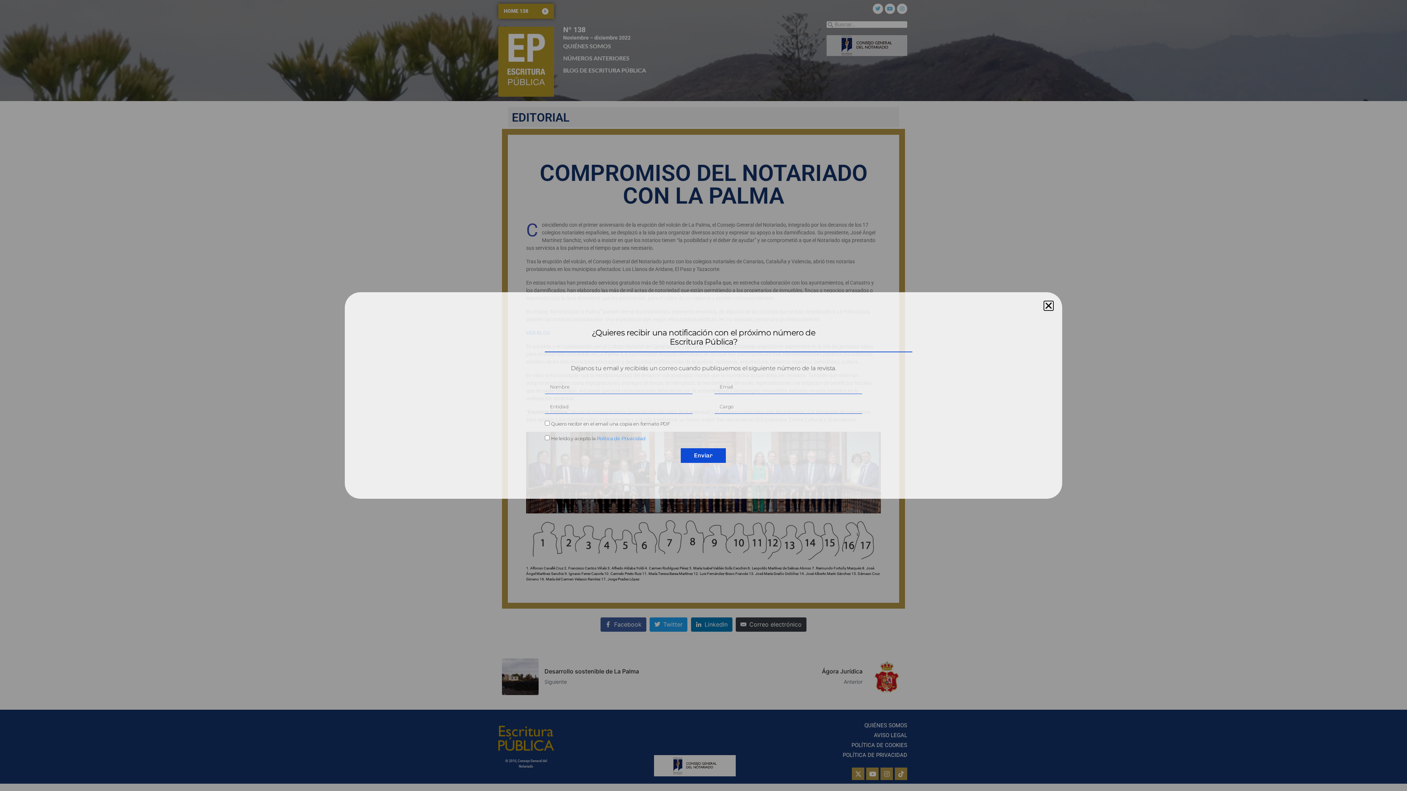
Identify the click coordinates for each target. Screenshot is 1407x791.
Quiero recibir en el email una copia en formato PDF (610, 424)
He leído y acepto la (598, 438)
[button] (1048, 305)
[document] (703, 395)
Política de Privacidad (621, 438)
